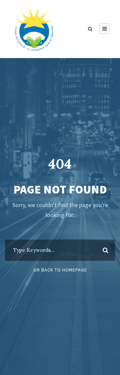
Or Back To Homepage (60, 270)
